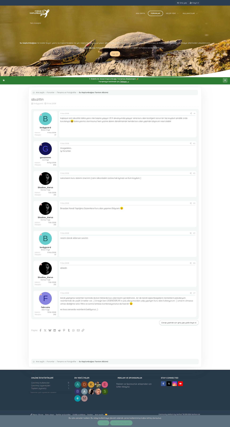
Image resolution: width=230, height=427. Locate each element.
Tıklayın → (124, 81)
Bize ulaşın (49, 415)
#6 (194, 263)
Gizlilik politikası (79, 415)
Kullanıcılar (189, 13)
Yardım (90, 415)
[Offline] (41, 114)
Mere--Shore (37, 415)
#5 (194, 233)
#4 (194, 203)
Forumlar (155, 13)
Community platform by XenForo (179, 414)
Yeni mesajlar (35, 23)
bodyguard (38, 103)
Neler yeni (171, 13)
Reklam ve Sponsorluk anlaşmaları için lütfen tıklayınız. (134, 385)
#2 (194, 143)
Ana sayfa (140, 13)
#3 (194, 173)
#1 (194, 113)
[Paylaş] (191, 113)
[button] (178, 13)
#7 (194, 293)
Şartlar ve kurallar (63, 415)
